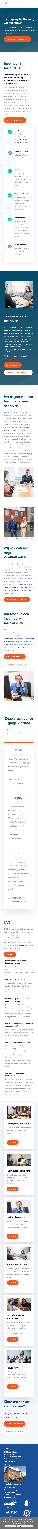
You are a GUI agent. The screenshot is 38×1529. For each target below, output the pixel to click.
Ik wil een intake (13, 1424)
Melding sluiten (10, 1526)
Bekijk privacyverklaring (25, 1526)
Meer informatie (13, 1431)
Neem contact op (14, 120)
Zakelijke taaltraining (12, 339)
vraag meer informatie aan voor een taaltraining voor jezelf (19, 641)
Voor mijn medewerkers (17, 372)
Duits (9, 108)
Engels (14, 108)
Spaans (6, 111)
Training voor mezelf (16, 664)
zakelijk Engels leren (18, 584)
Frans (18, 108)
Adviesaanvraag (13, 657)
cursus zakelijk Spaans (26, 587)
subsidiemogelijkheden (11, 359)
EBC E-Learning (9, 1487)
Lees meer (12, 1142)
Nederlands (25, 108)
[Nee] (36, 1523)
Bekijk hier (8, 1005)
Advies (9, 954)
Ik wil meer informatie (16, 39)
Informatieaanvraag (16, 599)
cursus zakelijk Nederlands (13, 590)
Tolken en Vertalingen (11, 1490)
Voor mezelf (12, 365)
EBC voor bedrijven (10, 1492)
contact (27, 633)
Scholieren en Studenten (12, 1494)
